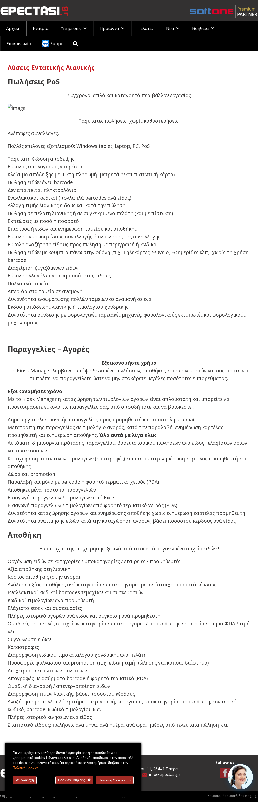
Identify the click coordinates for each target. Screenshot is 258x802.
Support (58, 43)
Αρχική (13, 28)
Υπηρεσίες (71, 28)
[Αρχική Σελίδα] (34, 10)
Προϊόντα (109, 28)
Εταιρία (41, 28)
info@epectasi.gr (164, 774)
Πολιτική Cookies (25, 768)
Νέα (170, 28)
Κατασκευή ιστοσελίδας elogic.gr (233, 795)
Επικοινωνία (18, 43)
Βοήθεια (200, 28)
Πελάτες (145, 28)
